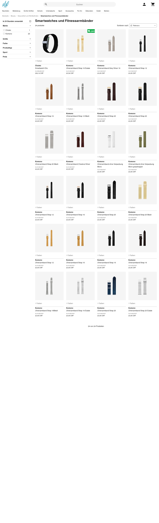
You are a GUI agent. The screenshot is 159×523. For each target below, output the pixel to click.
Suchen (79, 4)
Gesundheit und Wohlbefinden (28, 16)
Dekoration (89, 11)
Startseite (5, 16)
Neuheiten (5, 11)
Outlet (98, 11)
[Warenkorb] (153, 4)
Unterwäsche (50, 11)
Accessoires (70, 11)
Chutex (38, 65)
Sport (60, 11)
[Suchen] (45, 4)
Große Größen (29, 11)
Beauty (13, 16)
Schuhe (40, 11)
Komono (69, 65)
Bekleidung (16, 11)
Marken (106, 11)
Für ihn (79, 11)
